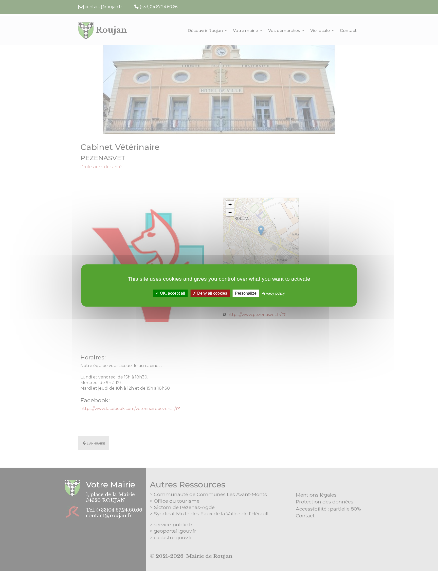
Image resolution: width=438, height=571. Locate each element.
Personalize (246, 293)
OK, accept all (172, 293)
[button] (230, 205)
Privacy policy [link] (273, 293)
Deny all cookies (211, 293)
